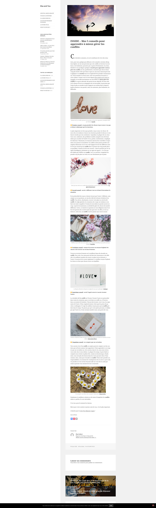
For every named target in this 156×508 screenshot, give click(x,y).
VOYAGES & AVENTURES (46, 15)
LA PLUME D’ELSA (44, 24)
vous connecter (81, 462)
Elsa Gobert (81, 446)
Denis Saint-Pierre (92, 339)
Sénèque (105, 289)
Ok (111, 505)
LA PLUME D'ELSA (44, 78)
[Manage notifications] (153, 505)
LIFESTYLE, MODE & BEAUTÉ (47, 13)
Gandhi (93, 121)
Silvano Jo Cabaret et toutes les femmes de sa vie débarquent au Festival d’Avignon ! (47, 63)
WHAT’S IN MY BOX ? (45, 27)
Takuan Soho (102, 394)
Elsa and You (45, 6)
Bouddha (92, 244)
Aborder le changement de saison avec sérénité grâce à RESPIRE (47, 40)
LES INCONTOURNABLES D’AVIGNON (46, 21)
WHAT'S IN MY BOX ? (45, 90)
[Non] (154, 505)
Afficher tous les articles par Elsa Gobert (85, 437)
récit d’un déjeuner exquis (87, 411)
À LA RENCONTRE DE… (45, 18)
